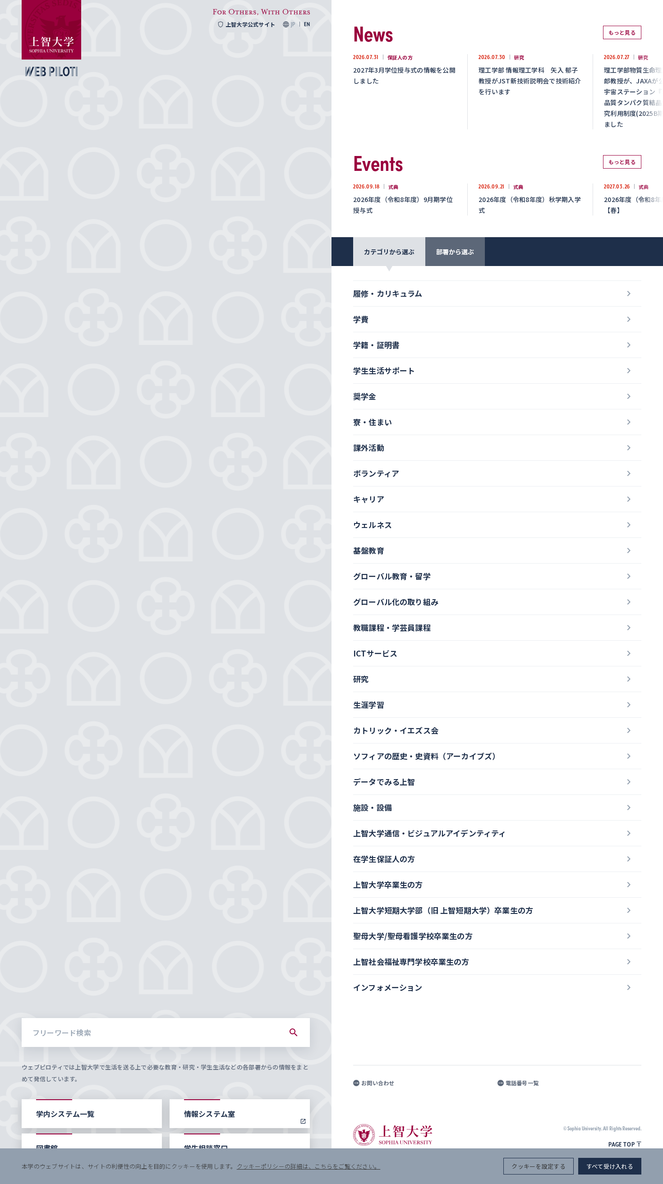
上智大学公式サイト (250, 24)
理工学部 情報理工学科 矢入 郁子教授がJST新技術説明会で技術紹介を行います (530, 80)
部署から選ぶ (455, 251)
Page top (621, 1144)
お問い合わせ (378, 1083)
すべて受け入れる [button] (609, 1166)
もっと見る (622, 32)
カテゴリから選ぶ (389, 251)
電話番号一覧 (522, 1083)
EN (307, 24)
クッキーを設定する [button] (538, 1166)
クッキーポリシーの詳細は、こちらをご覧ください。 (308, 1166)
